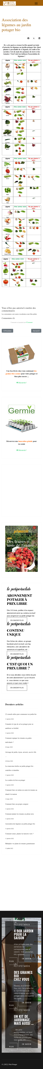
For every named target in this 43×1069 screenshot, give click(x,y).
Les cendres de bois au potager (15, 782)
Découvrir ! (22, 382)
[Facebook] (28, 38)
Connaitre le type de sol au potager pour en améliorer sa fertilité (19, 728)
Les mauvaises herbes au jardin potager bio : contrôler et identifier (19, 770)
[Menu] (36, 3)
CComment (29, 322)
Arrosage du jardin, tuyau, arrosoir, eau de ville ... (20, 756)
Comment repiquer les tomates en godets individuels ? (18, 742)
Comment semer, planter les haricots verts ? (19, 836)
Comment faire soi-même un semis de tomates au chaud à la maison (21, 794)
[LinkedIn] (39, 38)
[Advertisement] (21, 489)
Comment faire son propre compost (16, 806)
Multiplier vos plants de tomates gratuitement (20, 845)
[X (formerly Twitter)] (34, 38)
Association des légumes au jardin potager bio (20, 826)
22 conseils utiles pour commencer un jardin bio (20, 716)
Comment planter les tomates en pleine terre (19, 816)
